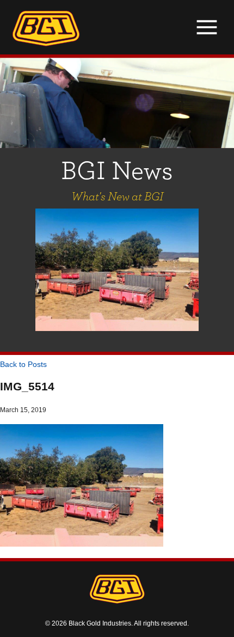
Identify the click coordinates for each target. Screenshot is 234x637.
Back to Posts (23, 364)
